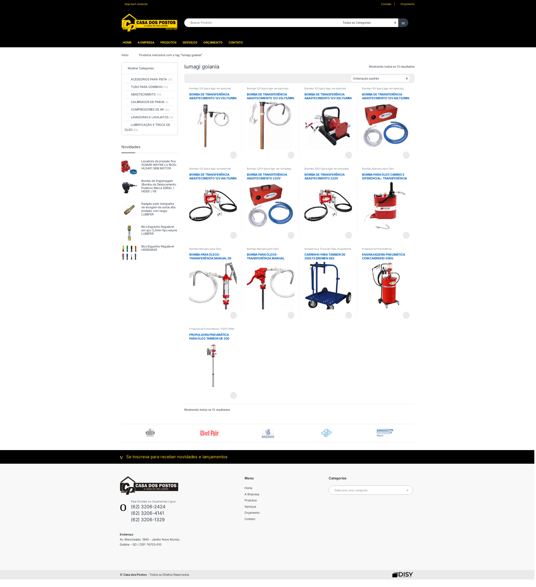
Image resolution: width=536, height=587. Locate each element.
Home (248, 488)
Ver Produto (231, 155)
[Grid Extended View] (196, 78)
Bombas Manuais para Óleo (378, 168)
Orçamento (408, 4)
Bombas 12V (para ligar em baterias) (210, 88)
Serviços (250, 506)
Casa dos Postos (135, 574)
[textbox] (371, 490)
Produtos (251, 500)
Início (124, 55)
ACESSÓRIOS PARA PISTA (151, 79)
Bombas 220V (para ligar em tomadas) (269, 168)
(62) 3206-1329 (148, 519)
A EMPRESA (146, 42)
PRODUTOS (168, 42)
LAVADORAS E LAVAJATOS (152, 117)
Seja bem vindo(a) (136, 4)
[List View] (202, 78)
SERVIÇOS (190, 42)
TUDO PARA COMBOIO (149, 87)
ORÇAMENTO (213, 42)
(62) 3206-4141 (147, 513)
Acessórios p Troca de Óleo (320, 248)
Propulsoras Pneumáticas (377, 248)
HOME (127, 42)
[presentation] (413, 433)
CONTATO (236, 42)
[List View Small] (208, 78)
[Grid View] (189, 78)
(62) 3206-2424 (148, 506)
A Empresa (252, 494)
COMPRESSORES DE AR (150, 109)
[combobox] (262, 22)
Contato (386, 4)
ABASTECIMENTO (146, 94)
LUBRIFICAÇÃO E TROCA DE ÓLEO (147, 127)
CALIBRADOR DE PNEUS (149, 102)
